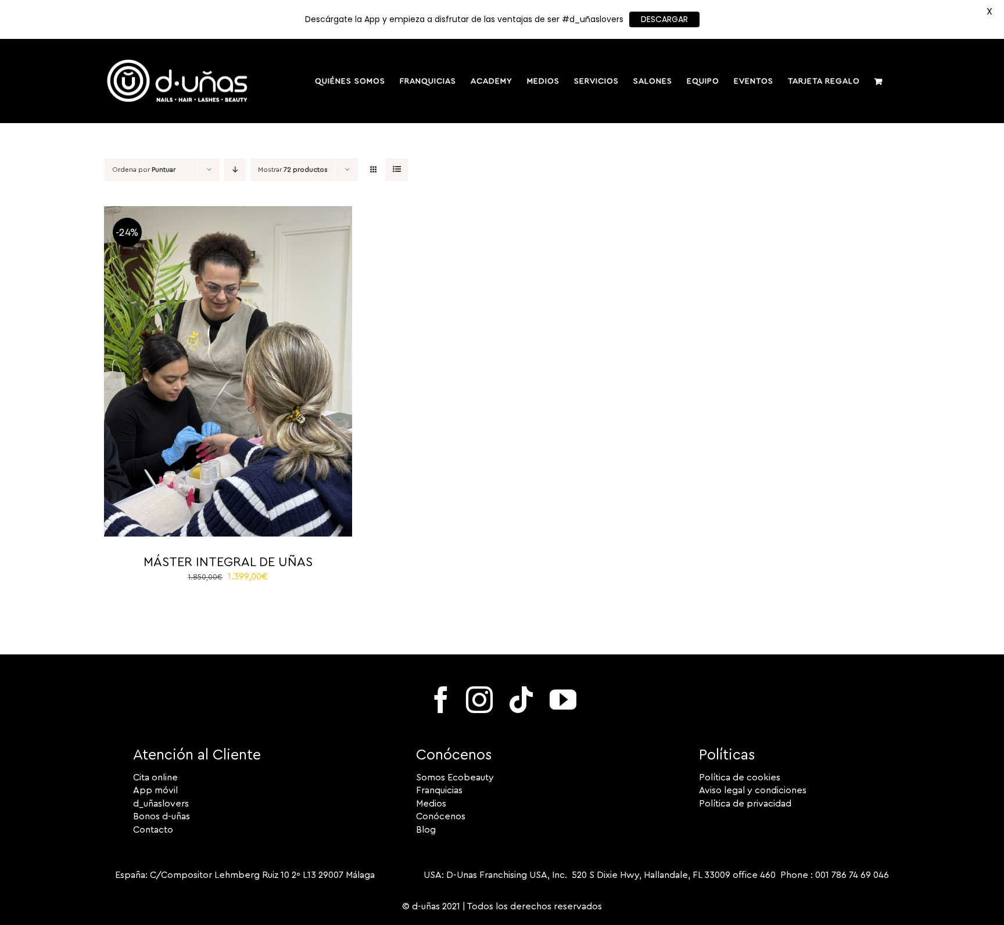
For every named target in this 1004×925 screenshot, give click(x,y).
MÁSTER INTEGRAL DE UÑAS (228, 562)
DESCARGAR (664, 19)
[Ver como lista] (396, 170)
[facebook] (441, 699)
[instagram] (479, 699)
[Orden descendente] (235, 170)
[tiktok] (521, 699)
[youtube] (563, 699)
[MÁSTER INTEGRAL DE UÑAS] (228, 212)
